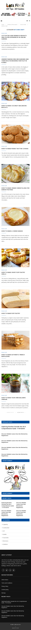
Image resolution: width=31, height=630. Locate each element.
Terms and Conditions (7, 583)
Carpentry (5, 524)
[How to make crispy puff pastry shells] (15, 257)
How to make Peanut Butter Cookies (15, 148)
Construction (6, 527)
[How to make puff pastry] (15, 298)
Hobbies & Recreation (12, 24)
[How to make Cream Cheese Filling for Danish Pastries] (15, 173)
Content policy (5, 589)
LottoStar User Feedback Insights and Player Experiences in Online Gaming (14, 37)
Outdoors (5, 544)
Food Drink (5, 537)
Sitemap (3, 593)
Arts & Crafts (23, 24)
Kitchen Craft (4, 33)
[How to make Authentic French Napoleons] (15, 340)
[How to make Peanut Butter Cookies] (15, 134)
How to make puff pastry (11, 313)
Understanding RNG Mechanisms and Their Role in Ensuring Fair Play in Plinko (15, 60)
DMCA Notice (5, 579)
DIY (4, 531)
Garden (5, 534)
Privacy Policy (5, 586)
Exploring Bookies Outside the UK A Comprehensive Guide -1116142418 (14, 427)
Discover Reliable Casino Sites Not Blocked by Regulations (14, 434)
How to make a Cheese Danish (12, 231)
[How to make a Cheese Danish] (15, 216)
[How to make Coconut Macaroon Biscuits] (15, 91)
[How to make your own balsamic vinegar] (15, 383)
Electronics (5, 541)
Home (3, 24)
